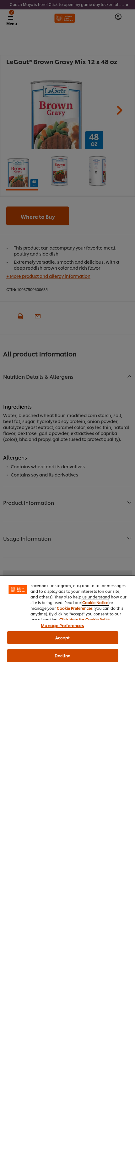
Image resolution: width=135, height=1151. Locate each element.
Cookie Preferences (75, 608)
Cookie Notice (95, 602)
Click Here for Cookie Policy (84, 619)
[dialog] (67, 863)
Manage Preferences (62, 625)
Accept (62, 637)
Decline (62, 655)
